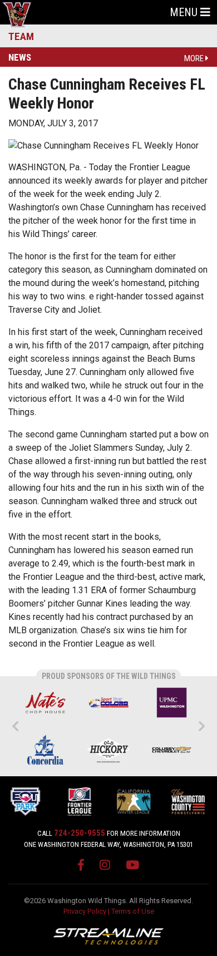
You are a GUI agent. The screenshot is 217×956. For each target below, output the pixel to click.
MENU (185, 12)
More (194, 58)
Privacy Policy (84, 911)
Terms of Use (132, 911)
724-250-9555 (79, 833)
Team (21, 36)
